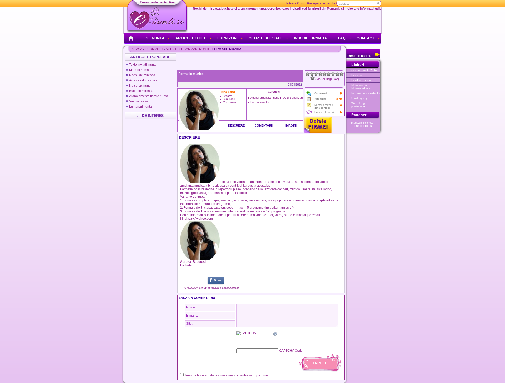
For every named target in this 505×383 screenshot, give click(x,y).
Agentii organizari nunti (187, 49)
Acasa (137, 49)
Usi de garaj (359, 98)
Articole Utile (190, 38)
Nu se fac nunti (139, 85)
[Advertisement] (261, 61)
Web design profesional (358, 105)
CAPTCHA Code (291, 351)
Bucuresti (229, 99)
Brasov (227, 95)
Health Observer (362, 80)
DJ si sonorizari (293, 97)
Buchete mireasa (141, 91)
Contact (366, 38)
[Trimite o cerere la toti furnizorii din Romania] (363, 57)
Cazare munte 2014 (364, 70)
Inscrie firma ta (310, 38)
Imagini (291, 125)
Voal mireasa (138, 101)
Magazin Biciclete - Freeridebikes (363, 124)
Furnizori (227, 38)
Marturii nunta (139, 70)
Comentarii (264, 125)
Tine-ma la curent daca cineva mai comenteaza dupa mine (226, 375)
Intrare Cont (295, 3)
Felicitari (356, 75)
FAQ (342, 38)
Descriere (236, 125)
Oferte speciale (266, 38)
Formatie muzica (191, 74)
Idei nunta (154, 38)
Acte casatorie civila (143, 80)
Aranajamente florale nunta (148, 96)
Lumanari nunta (140, 106)
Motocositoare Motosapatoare (361, 86)
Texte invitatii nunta (142, 64)
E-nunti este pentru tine (157, 2)
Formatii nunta (259, 102)
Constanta (229, 102)
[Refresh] (275, 335)
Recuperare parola (321, 3)
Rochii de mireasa (142, 75)
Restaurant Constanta (365, 93)
